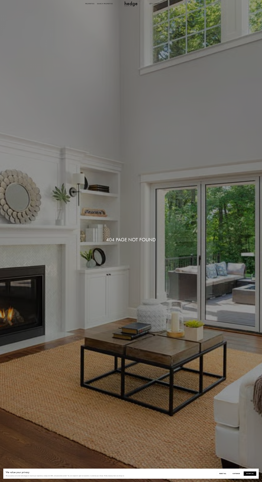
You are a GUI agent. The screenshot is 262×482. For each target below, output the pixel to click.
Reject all (222, 473)
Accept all (250, 473)
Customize (236, 473)
